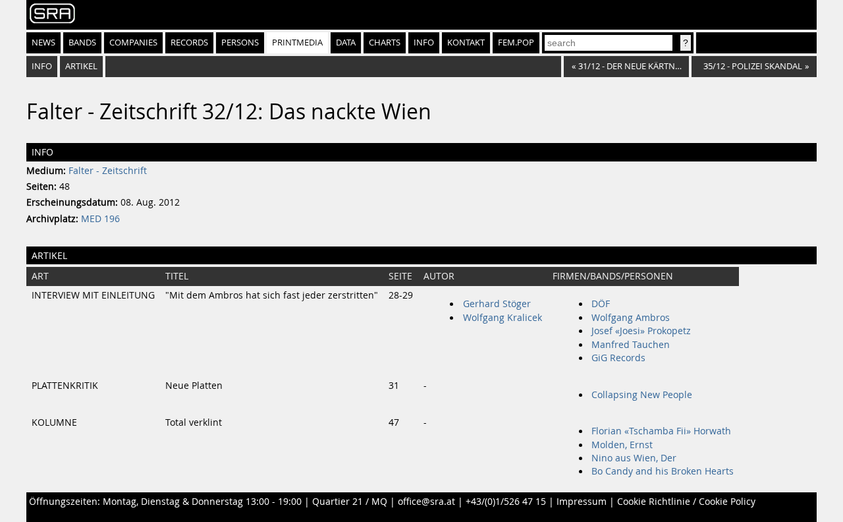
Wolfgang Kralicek (502, 318)
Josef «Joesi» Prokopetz (641, 331)
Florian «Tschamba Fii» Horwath (661, 431)
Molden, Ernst (622, 445)
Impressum (582, 502)
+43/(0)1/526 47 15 (506, 502)
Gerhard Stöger (497, 304)
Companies (133, 42)
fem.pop (516, 42)
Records (189, 42)
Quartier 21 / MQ (349, 502)
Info (424, 42)
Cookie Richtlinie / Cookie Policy (686, 502)
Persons (240, 42)
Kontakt (466, 42)
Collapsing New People (641, 395)
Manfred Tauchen (630, 345)
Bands (82, 42)
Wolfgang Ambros (630, 318)
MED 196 (100, 219)
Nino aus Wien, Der (633, 458)
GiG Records (618, 358)
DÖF (600, 304)
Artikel (81, 66)
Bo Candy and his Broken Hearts (662, 471)
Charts (384, 42)
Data (346, 42)
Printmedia (297, 42)
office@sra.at (426, 502)
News (43, 42)
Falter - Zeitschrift (107, 171)
